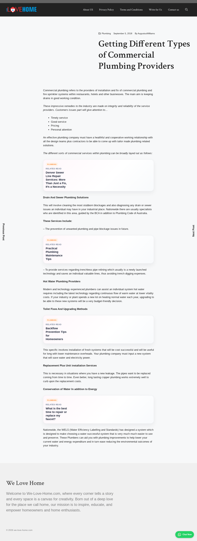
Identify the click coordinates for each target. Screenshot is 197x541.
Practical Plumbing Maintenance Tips (54, 254)
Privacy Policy (106, 9)
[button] (186, 9)
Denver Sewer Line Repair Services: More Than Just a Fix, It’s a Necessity (56, 179)
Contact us (173, 9)
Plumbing (106, 33)
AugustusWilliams (146, 33)
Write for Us (155, 9)
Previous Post (3, 232)
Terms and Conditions (131, 9)
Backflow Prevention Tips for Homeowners (56, 334)
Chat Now (187, 534)
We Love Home (25, 483)
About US (88, 9)
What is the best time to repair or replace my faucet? (56, 414)
